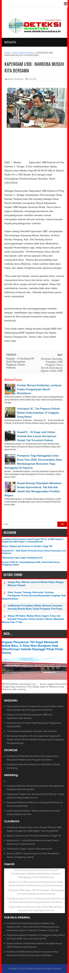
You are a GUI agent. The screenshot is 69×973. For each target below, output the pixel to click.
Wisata (10, 42)
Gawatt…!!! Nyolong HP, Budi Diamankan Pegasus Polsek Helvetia (20, 363)
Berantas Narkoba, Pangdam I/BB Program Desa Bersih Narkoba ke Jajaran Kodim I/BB (51, 364)
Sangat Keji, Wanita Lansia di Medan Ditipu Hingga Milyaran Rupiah (36, 584)
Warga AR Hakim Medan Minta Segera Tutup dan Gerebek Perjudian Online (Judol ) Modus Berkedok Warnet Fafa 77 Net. (33, 619)
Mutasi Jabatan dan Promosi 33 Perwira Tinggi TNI (27, 546)
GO (62, 524)
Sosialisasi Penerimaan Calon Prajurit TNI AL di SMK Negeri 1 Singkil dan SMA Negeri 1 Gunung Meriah (33, 540)
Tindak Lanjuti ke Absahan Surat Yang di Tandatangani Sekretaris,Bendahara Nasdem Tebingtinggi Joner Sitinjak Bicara (36, 874)
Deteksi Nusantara (34, 968)
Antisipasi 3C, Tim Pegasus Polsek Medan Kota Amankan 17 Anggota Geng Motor (38, 412)
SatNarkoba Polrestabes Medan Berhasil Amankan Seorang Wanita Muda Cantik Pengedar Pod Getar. (35, 607)
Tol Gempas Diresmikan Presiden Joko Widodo (32, 731)
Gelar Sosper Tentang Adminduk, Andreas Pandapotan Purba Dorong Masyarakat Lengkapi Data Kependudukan (34, 595)
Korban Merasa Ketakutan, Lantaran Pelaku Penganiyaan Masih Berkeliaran (39, 389)
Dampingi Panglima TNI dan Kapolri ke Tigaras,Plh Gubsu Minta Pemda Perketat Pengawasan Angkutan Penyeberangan (35, 739)
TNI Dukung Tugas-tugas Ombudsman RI (22, 558)
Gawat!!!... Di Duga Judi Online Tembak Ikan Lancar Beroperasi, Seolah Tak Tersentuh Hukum (37, 436)
